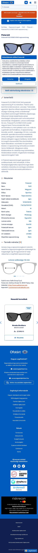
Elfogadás (28, 79)
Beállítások (19, 84)
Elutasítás (10, 79)
